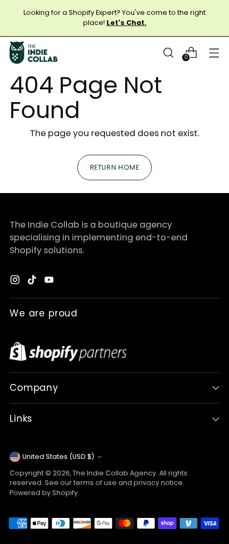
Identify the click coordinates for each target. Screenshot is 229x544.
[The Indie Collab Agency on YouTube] (50, 281)
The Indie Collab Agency (114, 473)
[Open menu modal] (214, 52)
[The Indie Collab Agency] (34, 52)
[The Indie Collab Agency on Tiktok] (33, 281)
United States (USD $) (58, 456)
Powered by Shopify (44, 492)
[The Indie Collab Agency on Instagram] (16, 281)
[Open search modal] (168, 52)
